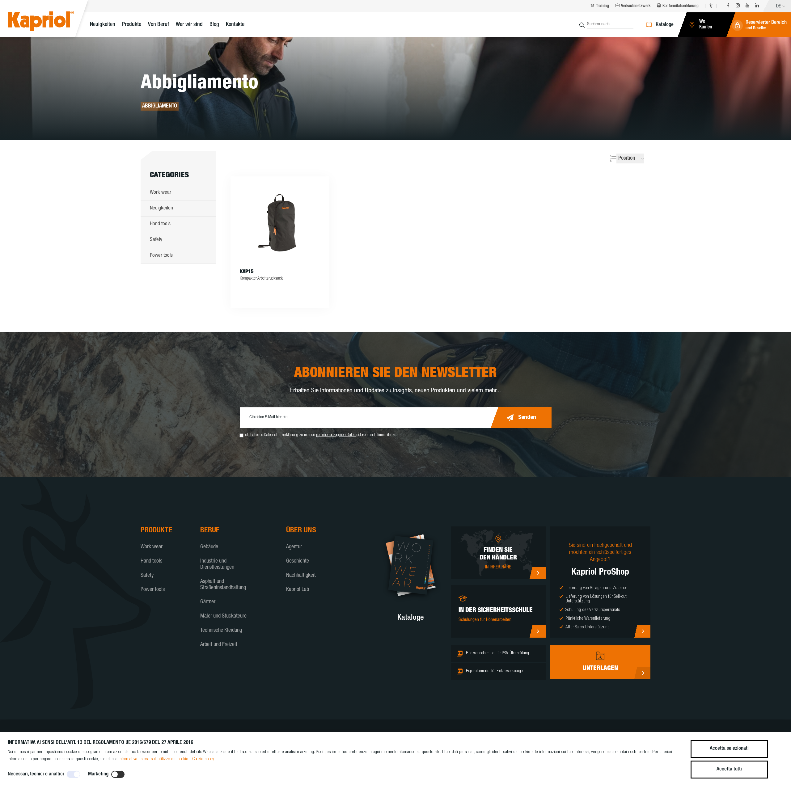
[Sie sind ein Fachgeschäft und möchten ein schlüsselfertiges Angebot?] (642, 631)
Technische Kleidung (221, 630)
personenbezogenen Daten (336, 435)
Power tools (161, 255)
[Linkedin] (757, 6)
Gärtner (207, 602)
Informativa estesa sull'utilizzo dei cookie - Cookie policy (166, 759)
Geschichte (297, 561)
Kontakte (235, 24)
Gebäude (209, 547)
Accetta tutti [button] (729, 769)
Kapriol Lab (297, 590)
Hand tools (160, 224)
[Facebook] (728, 6)
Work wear (160, 192)
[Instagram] (738, 6)
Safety (156, 240)
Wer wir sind (189, 24)
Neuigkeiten (102, 24)
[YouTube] (747, 6)
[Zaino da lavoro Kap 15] (280, 222)
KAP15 (247, 272)
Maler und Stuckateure (223, 616)
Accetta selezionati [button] (729, 748)
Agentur (294, 547)
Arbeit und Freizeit (218, 645)
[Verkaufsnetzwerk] (537, 573)
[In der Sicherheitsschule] (537, 631)
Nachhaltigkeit (301, 575)
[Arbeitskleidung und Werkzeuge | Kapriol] (50, 22)
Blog (214, 24)
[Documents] (642, 673)
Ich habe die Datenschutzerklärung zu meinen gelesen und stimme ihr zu (320, 435)
